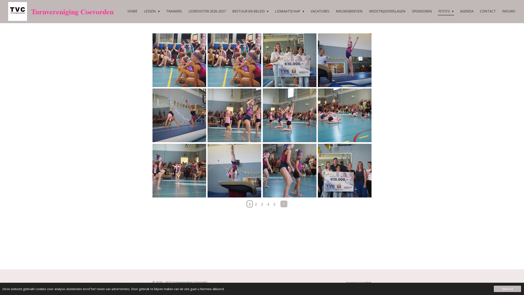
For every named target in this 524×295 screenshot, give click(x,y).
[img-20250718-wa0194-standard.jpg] (344, 170)
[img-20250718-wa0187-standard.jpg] (234, 60)
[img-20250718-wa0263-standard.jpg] (289, 170)
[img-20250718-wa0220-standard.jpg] (234, 170)
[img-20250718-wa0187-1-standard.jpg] (179, 60)
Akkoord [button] (507, 289)
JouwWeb (366, 282)
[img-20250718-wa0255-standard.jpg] (234, 115)
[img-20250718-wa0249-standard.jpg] (344, 115)
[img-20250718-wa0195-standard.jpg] (179, 115)
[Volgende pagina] (283, 204)
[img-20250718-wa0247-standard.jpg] (289, 115)
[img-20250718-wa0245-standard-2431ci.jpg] (344, 60)
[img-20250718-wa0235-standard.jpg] (179, 170)
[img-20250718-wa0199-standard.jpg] (289, 60)
